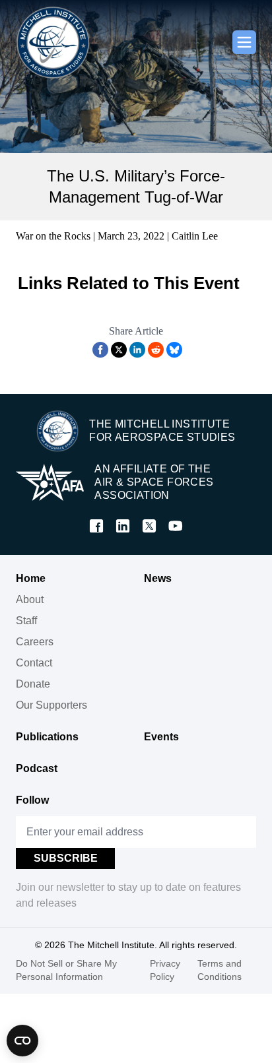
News (158, 578)
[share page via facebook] (100, 350)
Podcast (36, 768)
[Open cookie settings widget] (22, 1040)
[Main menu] (244, 42)
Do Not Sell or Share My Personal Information (66, 970)
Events (161, 736)
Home (31, 578)
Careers (34, 641)
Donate (33, 684)
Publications (47, 736)
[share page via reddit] (156, 350)
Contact (34, 662)
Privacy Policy (165, 970)
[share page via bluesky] (174, 350)
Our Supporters (51, 705)
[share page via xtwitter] (119, 350)
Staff (26, 620)
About (30, 599)
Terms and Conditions (219, 970)
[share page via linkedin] (137, 350)
